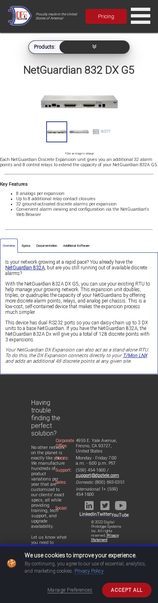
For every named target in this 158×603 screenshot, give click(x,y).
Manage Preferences (70, 590)
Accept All (127, 590)
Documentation (46, 246)
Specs (25, 246)
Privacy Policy (89, 571)
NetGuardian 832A (25, 268)
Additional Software (76, 246)
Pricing (106, 16)
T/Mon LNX (135, 355)
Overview (9, 246)
